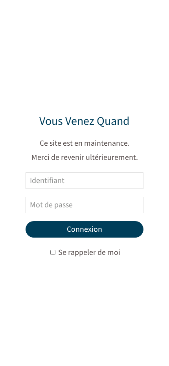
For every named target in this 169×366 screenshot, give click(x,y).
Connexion (84, 229)
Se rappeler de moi (88, 252)
